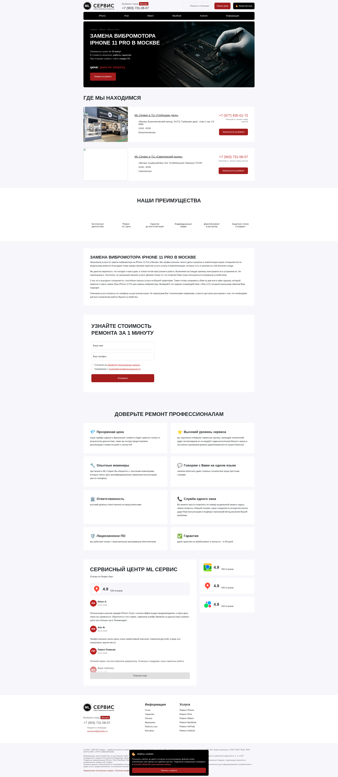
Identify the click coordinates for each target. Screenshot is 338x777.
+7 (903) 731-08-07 (135, 8)
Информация (232, 16)
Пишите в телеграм (199, 6)
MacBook (176, 16)
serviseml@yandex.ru (97, 731)
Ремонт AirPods (187, 726)
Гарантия (149, 714)
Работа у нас (151, 726)
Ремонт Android (187, 731)
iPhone (102, 16)
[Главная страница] (98, 6)
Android (203, 16)
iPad (126, 16)
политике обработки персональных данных (152, 764)
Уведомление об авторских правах (98, 770)
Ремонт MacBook (188, 722)
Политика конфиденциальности (129, 770)
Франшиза (150, 722)
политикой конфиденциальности (124, 369)
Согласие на (117, 365)
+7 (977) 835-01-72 (233, 115)
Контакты (149, 731)
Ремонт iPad (186, 714)
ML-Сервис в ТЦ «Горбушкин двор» (156, 115)
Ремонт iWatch (187, 718)
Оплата (148, 718)
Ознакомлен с (117, 369)
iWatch (150, 16)
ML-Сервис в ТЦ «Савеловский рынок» (159, 156)
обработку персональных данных (123, 365)
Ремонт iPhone (187, 710)
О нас (148, 710)
